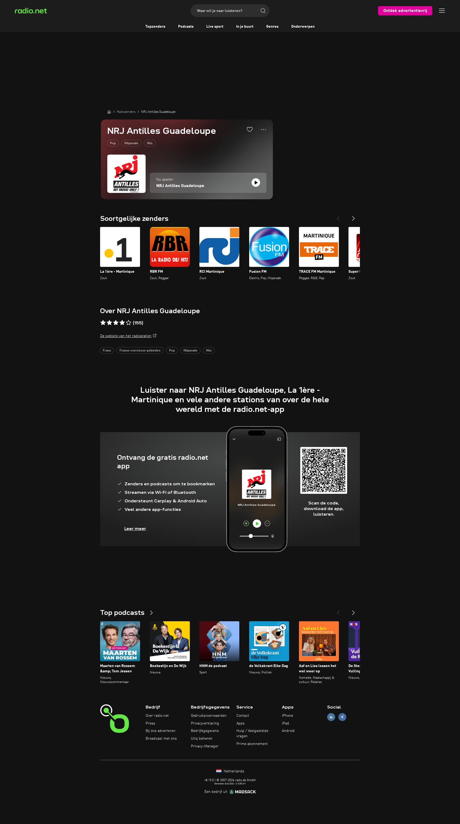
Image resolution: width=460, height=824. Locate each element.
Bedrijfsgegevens (205, 731)
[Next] (353, 216)
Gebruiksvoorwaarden (209, 716)
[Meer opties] (263, 129)
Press (150, 723)
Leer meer (135, 528)
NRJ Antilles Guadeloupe (180, 186)
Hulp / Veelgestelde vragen (252, 733)
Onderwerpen (303, 26)
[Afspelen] (256, 182)
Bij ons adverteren (160, 731)
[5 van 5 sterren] (128, 323)
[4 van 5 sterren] (122, 323)
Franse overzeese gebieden (140, 350)
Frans (107, 350)
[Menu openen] (442, 10)
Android (288, 731)
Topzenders (155, 26)
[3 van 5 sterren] (116, 323)
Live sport (214, 26)
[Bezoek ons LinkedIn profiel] (331, 717)
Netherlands (233, 771)
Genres (272, 26)
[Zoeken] (263, 10)
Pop (113, 143)
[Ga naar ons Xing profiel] (342, 717)
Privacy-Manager (205, 746)
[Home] (109, 112)
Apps (240, 723)
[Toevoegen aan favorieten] (249, 129)
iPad (285, 723)
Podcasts (186, 26)
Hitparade (131, 143)
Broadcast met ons (161, 738)
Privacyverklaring (205, 723)
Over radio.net (157, 716)
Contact (242, 716)
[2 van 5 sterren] (109, 323)
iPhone (287, 716)
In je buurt (244, 26)
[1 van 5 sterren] (103, 323)
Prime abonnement (252, 744)
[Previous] (338, 216)
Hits (150, 143)
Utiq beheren (201, 738)
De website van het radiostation (125, 336)
